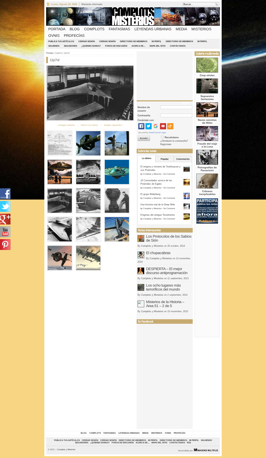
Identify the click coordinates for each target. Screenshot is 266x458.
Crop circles (207, 75)
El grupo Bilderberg (150, 194)
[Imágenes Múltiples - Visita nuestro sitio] (205, 450)
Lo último (146, 158)
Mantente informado (91, 4)
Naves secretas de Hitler (207, 121)
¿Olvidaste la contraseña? (174, 140)
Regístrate (165, 144)
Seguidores (70, 46)
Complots (94, 29)
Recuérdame (172, 137)
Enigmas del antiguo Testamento (157, 214)
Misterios (201, 29)
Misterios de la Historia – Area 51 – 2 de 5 (165, 304)
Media (181, 29)
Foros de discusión (116, 46)
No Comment (169, 174)
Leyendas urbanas (152, 29)
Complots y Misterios (152, 174)
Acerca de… (138, 46)
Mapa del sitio (158, 46)
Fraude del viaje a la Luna (207, 145)
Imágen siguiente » (113, 125)
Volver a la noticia (89, 125)
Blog (75, 29)
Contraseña (144, 115)
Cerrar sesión (86, 41)
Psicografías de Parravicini (207, 169)
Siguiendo (54, 46)
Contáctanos (177, 46)
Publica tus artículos (61, 41)
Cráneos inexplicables (207, 193)
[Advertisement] (165, 75)
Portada (56, 29)
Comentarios (183, 159)
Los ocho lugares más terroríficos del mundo (163, 287)
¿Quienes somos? (91, 46)
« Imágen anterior (66, 125)
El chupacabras (158, 253)
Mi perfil (156, 41)
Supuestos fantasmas (207, 97)
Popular (165, 159)
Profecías (74, 36)
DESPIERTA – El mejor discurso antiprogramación (166, 271)
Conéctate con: (146, 120)
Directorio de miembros (133, 41)
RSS (189, 442)
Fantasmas (119, 29)
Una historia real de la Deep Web (157, 204)
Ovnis (54, 36)
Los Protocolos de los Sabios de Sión (168, 238)
